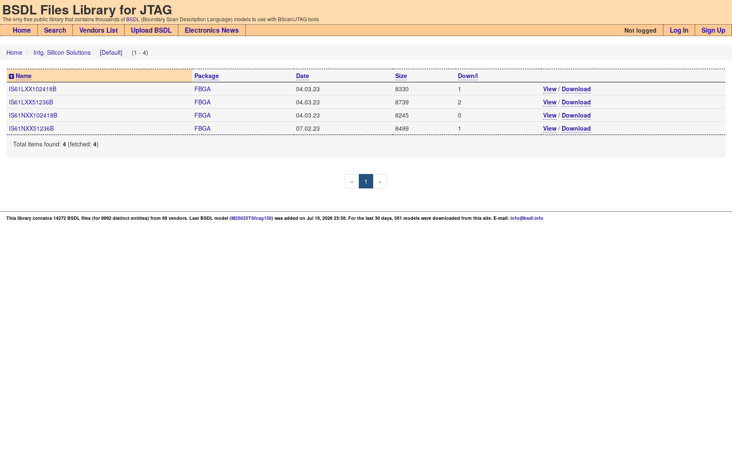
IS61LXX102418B (32, 88)
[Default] (111, 52)
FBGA (202, 88)
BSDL (133, 18)
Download (576, 88)
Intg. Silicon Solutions (62, 52)
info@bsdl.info (526, 218)
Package (206, 75)
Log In (679, 30)
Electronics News (212, 30)
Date (302, 75)
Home (22, 30)
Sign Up (713, 30)
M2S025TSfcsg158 (251, 218)
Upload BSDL (151, 30)
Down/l (468, 75)
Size (401, 75)
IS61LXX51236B (31, 102)
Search (55, 30)
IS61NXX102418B (33, 115)
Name (24, 75)
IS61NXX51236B (31, 128)
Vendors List (98, 30)
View (550, 88)
